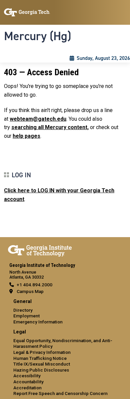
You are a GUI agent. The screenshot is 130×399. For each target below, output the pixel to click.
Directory (23, 310)
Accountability (28, 381)
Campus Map (30, 291)
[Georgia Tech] (40, 249)
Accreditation (27, 387)
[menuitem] (65, 311)
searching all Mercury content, (50, 127)
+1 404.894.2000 (34, 284)
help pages (26, 136)
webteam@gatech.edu (38, 119)
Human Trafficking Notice (40, 358)
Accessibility (27, 375)
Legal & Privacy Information (42, 352)
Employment (26, 315)
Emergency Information (38, 321)
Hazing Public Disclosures (41, 370)
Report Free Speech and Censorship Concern (60, 393)
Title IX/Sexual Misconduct (41, 364)
